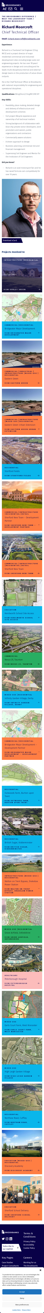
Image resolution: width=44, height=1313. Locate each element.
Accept (22, 1292)
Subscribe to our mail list (8, 1247)
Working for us (29, 1262)
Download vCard (10, 240)
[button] (40, 1270)
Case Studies (7, 1262)
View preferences (22, 1305)
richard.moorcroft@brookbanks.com (24, 39)
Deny (22, 1298)
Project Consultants (10, 1266)
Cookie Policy (16, 1310)
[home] (11, 4)
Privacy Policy (26, 1310)
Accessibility (28, 1245)
